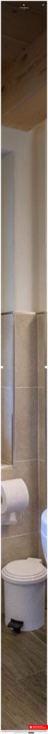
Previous (2, 367)
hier (5, 731)
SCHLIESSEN (31, 732)
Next (46, 367)
